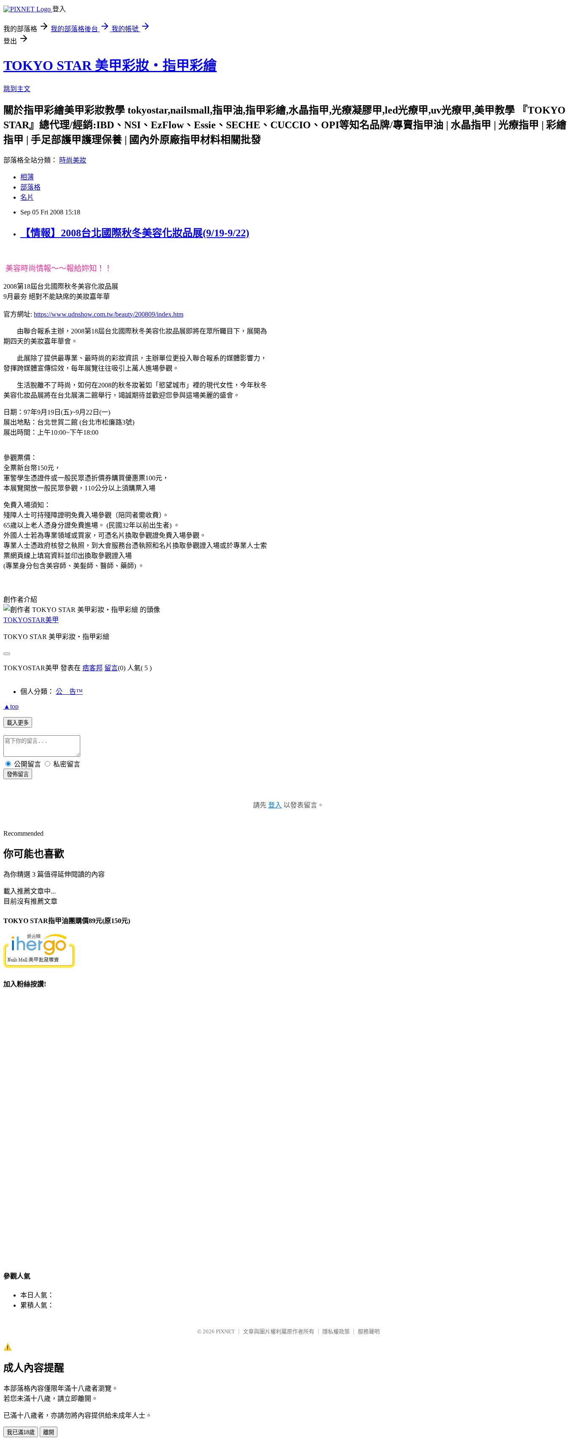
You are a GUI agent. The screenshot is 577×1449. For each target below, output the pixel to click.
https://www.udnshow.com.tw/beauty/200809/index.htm (108, 314)
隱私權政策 (336, 1331)
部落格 (30, 187)
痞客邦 (92, 668)
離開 (48, 1432)
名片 (27, 197)
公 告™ (69, 691)
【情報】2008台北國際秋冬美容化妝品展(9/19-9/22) (134, 233)
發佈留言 (18, 774)
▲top (11, 706)
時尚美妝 (72, 160)
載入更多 (18, 723)
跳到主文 (16, 88)
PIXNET (225, 1331)
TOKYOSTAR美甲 (31, 619)
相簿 (27, 177)
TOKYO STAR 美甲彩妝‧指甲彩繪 (110, 65)
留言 (111, 668)
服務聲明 (369, 1331)
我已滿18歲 (21, 1432)
